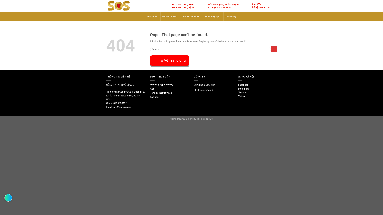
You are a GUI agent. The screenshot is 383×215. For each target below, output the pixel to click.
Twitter (242, 96)
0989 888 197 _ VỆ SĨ (182, 7)
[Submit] (274, 49)
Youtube (242, 92)
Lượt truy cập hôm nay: (162, 84)
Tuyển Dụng (230, 16)
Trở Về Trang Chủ (172, 60)
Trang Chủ (152, 16)
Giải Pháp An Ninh (191, 16)
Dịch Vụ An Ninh (169, 16)
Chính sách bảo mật (204, 90)
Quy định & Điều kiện (204, 84)
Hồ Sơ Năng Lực (212, 16)
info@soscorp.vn (261, 7)
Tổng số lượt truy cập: (161, 93)
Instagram (243, 88)
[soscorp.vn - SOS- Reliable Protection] (118, 6)
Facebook (243, 84)
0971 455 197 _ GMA (182, 4)
